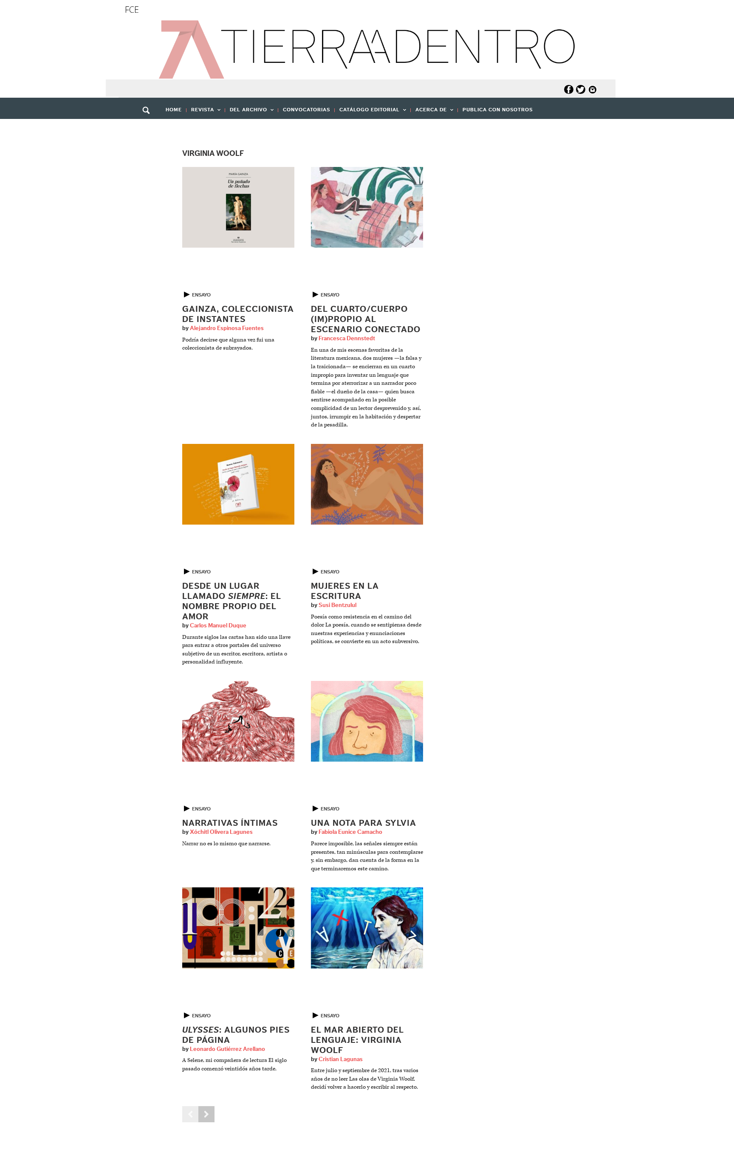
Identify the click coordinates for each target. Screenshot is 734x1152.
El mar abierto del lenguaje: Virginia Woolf (357, 1040)
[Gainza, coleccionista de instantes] (238, 207)
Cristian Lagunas (341, 1059)
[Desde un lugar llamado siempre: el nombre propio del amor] (238, 484)
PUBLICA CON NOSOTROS (498, 109)
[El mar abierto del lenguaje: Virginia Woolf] (367, 928)
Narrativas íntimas (230, 823)
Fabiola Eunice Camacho (350, 832)
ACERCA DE (429, 112)
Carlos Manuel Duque (218, 626)
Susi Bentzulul (337, 605)
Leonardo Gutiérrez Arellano (227, 1049)
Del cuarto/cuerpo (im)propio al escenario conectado (366, 319)
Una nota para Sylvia (363, 823)
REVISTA (200, 112)
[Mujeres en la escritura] (367, 484)
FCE (132, 9)
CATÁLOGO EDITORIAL (367, 112)
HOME (174, 109)
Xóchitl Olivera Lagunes (221, 832)
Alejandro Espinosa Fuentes (227, 328)
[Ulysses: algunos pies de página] (238, 928)
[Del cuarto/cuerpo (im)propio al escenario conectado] (367, 207)
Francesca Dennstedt (347, 339)
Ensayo (201, 294)
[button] (149, 129)
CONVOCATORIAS (306, 109)
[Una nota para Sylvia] (367, 721)
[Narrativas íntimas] (238, 721)
